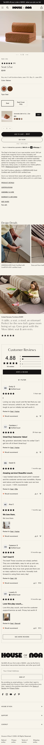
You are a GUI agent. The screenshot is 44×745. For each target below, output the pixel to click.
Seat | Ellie (14, 489)
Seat (7, 103)
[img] (14, 389)
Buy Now (22, 139)
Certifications (6, 187)
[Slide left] (17, 54)
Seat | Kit (13, 578)
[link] (8, 63)
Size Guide (5, 201)
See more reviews (22, 637)
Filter (23, 380)
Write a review (22, 372)
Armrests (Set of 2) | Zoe (22, 114)
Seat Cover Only (21, 103)
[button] (2, 7)
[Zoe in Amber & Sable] (10, 88)
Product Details (7, 183)
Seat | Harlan (15, 411)
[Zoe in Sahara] (4, 88)
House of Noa (6, 736)
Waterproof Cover (12, 167)
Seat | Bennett (15, 623)
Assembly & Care (7, 192)
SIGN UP (22, 677)
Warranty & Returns (9, 197)
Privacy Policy (14, 688)
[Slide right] (26, 54)
